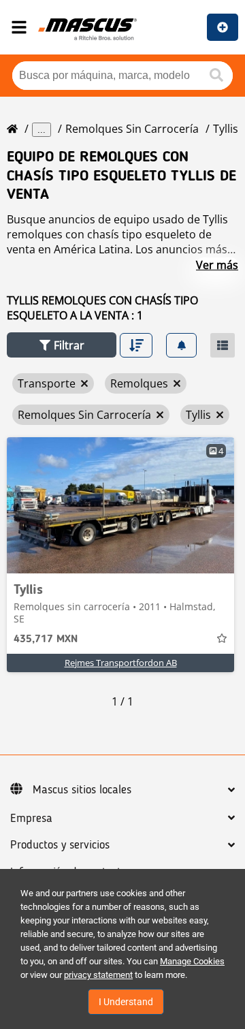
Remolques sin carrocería (132, 128)
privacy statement (98, 975)
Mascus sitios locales (82, 790)
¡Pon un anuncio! (222, 27)
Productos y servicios (60, 845)
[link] (120, 505)
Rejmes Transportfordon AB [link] (121, 662)
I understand (126, 1001)
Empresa (31, 818)
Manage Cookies (192, 961)
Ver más (217, 264)
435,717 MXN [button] (46, 639)
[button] (61, 345)
